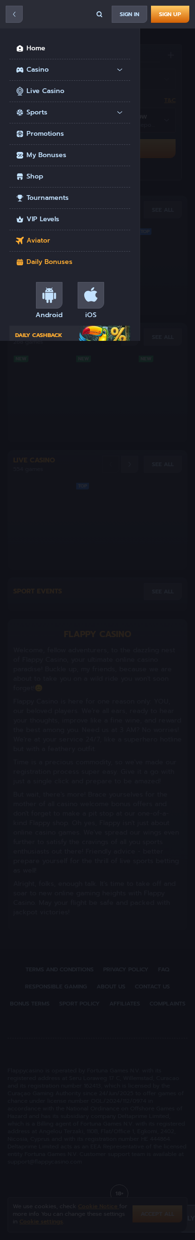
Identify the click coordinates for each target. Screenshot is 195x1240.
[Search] (99, 14)
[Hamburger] (14, 14)
